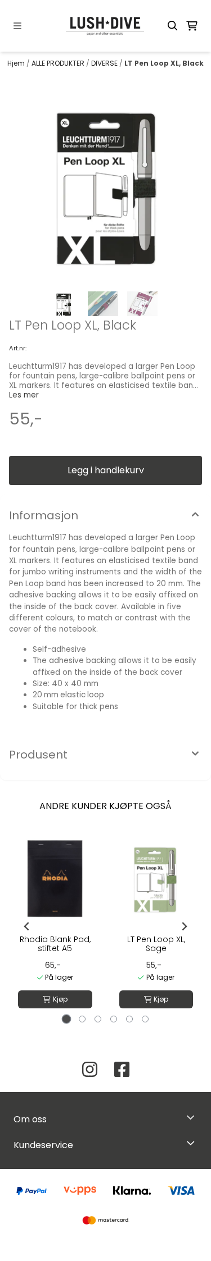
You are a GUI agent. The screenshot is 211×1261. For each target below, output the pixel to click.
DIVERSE (105, 63)
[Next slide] (184, 926)
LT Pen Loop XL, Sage (156, 944)
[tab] (66, 1019)
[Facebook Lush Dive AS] (122, 1069)
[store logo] (106, 26)
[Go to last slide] (27, 926)
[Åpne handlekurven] (192, 25)
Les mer (24, 395)
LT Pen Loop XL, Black (164, 63)
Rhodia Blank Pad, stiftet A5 (55, 944)
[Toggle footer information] (193, 1116)
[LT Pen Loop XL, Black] (105, 180)
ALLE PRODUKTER (59, 63)
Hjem (16, 63)
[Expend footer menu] (193, 1143)
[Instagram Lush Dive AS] (90, 1069)
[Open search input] (173, 26)
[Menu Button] (17, 26)
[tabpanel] (55, 927)
